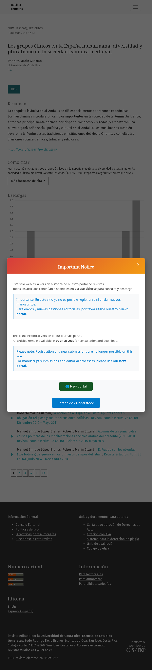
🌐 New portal (76, 386)
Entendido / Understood (76, 403)
